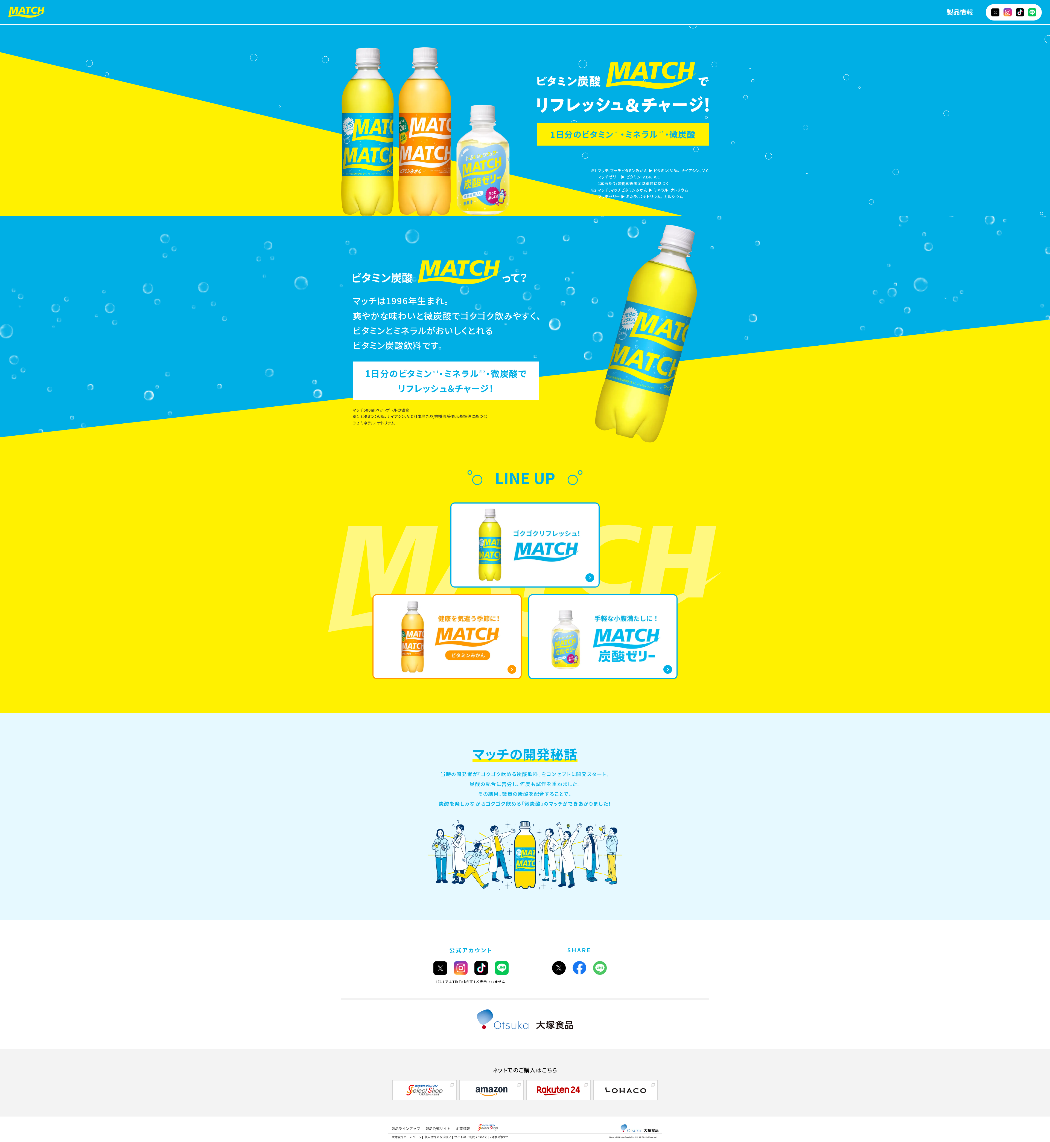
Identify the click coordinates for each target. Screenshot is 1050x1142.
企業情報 (463, 1129)
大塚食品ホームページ (407, 1136)
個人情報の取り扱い (437, 1136)
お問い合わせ (499, 1136)
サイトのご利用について (470, 1136)
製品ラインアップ (406, 1129)
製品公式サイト (437, 1129)
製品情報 (960, 12)
